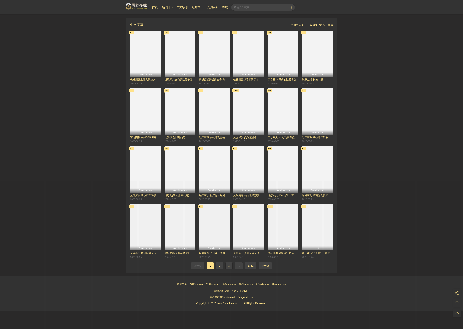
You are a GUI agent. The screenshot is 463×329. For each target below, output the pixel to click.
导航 (225, 7)
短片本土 (197, 7)
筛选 (330, 24)
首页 (155, 7)
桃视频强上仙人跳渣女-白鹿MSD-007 (145, 79)
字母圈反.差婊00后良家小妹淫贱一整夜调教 (145, 137)
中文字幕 (182, 7)
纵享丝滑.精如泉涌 (312, 79)
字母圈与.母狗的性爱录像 (282, 79)
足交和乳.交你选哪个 (245, 137)
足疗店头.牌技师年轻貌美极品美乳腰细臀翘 (317, 137)
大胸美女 (212, 7)
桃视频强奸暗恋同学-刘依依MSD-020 (248, 79)
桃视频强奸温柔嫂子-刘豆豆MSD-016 (214, 79)
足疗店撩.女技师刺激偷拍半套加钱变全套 (214, 137)
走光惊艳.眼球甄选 (175, 137)
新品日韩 (167, 7)
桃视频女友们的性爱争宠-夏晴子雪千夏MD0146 (180, 79)
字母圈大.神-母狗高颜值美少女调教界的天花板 (283, 137)
